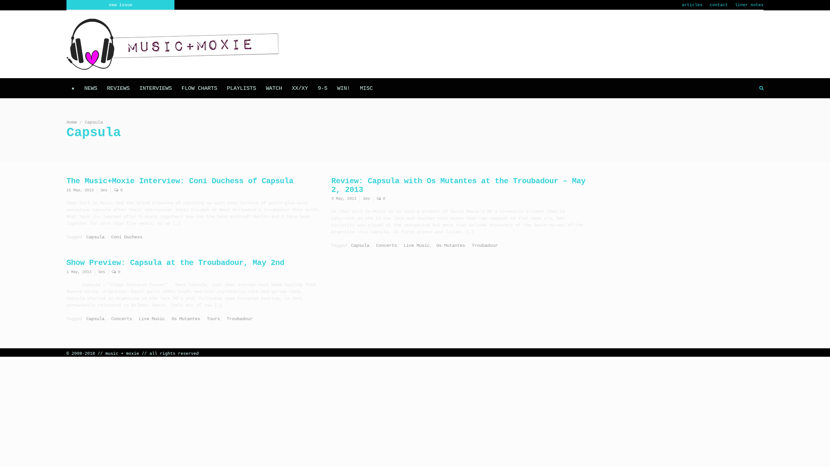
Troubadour (485, 245)
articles (692, 5)
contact (719, 5)
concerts (386, 245)
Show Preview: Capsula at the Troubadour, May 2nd (175, 262)
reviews (118, 88)
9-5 (322, 88)
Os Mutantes (450, 245)
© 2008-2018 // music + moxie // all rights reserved (132, 353)
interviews (155, 88)
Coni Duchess (126, 237)
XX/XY (300, 88)
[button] (761, 88)
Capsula (95, 237)
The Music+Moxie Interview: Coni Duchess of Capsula (179, 181)
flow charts (199, 88)
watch (274, 88)
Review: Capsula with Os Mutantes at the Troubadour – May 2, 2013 (458, 185)
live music (417, 245)
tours (213, 318)
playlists (241, 88)
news (90, 88)
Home (71, 122)
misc (366, 88)
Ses (104, 190)
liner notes (749, 5)
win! (343, 88)
